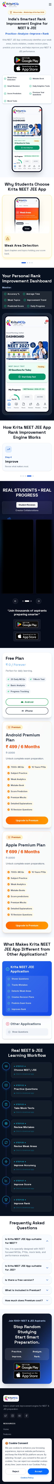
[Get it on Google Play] (27, 624)
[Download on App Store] (27, 636)
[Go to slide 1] (23, 262)
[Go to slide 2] (27, 262)
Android (29, 702)
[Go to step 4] (27, 476)
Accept (38, 1471)
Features (7, 1434)
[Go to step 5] (31, 476)
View (27, 228)
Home (6, 1429)
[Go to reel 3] (31, 601)
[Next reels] (38, 601)
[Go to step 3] (25, 476)
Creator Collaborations (27, 510)
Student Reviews (27, 505)
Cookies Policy (27, 1478)
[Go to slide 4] (32, 262)
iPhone (29, 710)
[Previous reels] (15, 601)
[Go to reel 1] (23, 601)
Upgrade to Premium (27, 820)
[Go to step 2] (23, 476)
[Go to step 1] (20, 476)
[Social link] (5, 1415)
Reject (15, 1471)
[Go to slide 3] (29, 262)
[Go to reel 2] (27, 601)
